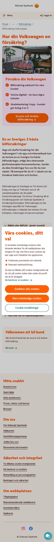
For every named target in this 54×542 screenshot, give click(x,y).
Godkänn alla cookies (27, 289)
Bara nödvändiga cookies (27, 298)
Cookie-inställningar (27, 308)
